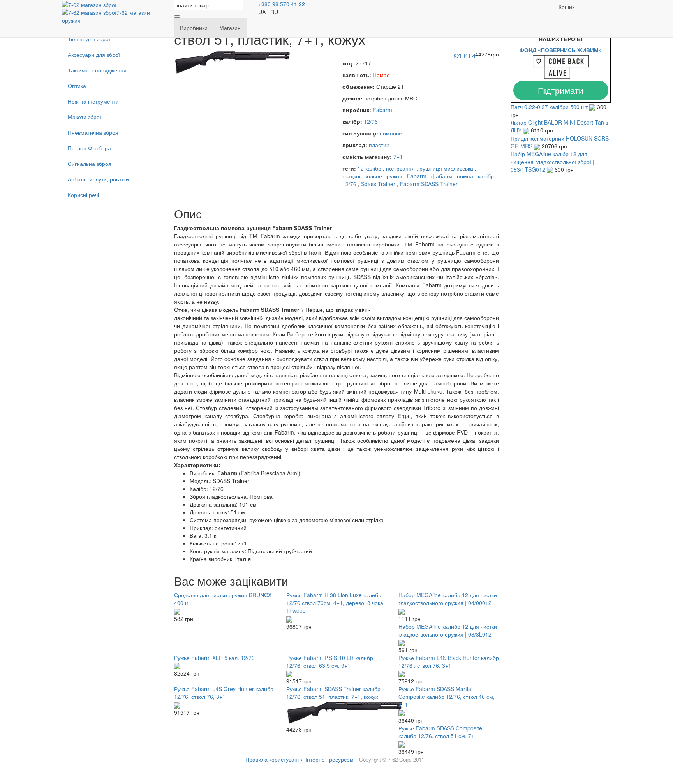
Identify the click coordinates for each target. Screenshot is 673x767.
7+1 (398, 156)
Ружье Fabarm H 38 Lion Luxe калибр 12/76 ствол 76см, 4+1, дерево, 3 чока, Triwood (335, 602)
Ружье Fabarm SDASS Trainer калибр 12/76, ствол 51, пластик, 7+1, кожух (333, 692)
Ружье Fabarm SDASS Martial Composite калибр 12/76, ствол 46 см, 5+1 (446, 696)
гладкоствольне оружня (372, 176)
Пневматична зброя (93, 132)
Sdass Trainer (378, 184)
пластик (379, 145)
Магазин (230, 28)
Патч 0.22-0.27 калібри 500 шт (550, 107)
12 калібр (369, 168)
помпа (465, 176)
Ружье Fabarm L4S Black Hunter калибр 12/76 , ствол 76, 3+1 (448, 661)
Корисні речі (83, 195)
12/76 (371, 121)
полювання (400, 168)
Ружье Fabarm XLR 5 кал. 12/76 (214, 657)
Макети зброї (84, 117)
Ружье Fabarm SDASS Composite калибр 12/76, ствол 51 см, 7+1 (440, 732)
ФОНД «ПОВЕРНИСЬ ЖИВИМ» (561, 50)
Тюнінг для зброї (89, 39)
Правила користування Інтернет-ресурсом (299, 759)
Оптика (77, 86)
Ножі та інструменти (93, 101)
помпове (391, 133)
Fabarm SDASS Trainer (429, 184)
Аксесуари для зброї (94, 54)
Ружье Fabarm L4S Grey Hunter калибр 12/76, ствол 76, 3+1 (223, 692)
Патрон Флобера (89, 148)
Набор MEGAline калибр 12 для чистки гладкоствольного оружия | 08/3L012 (447, 630)
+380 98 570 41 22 (281, 4)
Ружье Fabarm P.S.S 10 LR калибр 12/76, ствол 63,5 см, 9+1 (329, 661)
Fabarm (382, 110)
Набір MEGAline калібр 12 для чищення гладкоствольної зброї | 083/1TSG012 (552, 161)
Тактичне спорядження (97, 70)
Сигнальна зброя (89, 163)
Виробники (194, 28)
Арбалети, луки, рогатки (98, 179)
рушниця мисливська (446, 168)
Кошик (566, 7)
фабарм (441, 176)
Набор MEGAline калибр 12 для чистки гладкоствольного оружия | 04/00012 (447, 599)
